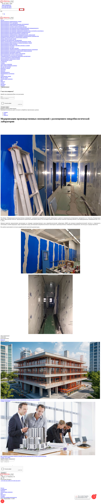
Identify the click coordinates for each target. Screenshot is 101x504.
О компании (4, 489)
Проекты (3, 490)
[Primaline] (7, 2)
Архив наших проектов (6, 492)
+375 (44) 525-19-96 (5, 480)
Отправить (3, 472)
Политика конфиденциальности (9, 497)
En (4, 13)
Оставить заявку (5, 107)
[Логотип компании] (7, 475)
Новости (3, 339)
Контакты (3, 494)
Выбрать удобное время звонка (8, 108)
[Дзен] (1, 486)
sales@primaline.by (25, 480)
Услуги (2, 488)
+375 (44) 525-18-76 (15, 480)
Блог (2, 493)
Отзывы (3, 496)
